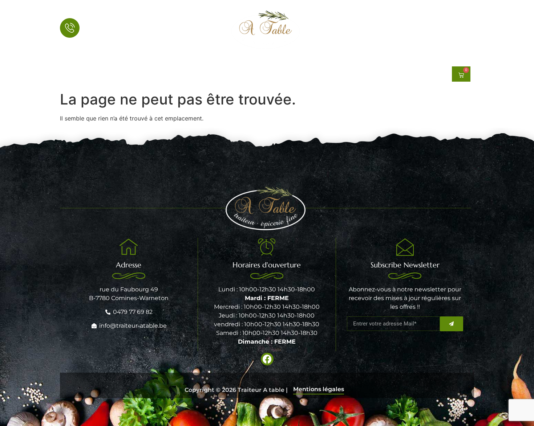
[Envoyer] (451, 323)
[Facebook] (66, 74)
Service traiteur (274, 74)
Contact (369, 74)
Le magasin (326, 74)
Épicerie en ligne (214, 74)
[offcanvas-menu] (463, 30)
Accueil (172, 74)
